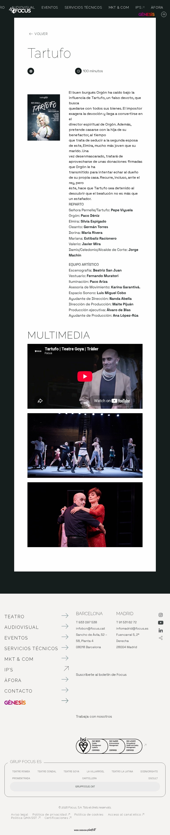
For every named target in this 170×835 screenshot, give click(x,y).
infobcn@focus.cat (90, 629)
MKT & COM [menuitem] (119, 8)
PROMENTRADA (22, 779)
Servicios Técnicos (31, 648)
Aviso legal (19, 814)
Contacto (18, 691)
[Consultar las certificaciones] (111, 745)
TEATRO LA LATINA (123, 772)
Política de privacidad (51, 814)
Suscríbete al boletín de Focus (101, 674)
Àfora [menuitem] (157, 8)
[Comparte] (160, 638)
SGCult (153, 778)
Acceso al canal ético (126, 814)
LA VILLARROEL (96, 772)
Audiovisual (21, 627)
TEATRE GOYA (72, 772)
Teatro (14, 616)
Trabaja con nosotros (94, 716)
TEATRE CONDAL (47, 772)
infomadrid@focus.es (132, 629)
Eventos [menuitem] (50, 8)
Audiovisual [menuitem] (23, 8)
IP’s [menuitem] (139, 8)
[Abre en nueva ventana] (161, 616)
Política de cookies (89, 814)
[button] (163, 14)
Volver (41, 33)
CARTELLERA (90, 779)
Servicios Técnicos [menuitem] (83, 8)
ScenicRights (150, 772)
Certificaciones (58, 818)
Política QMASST (25, 818)
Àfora (13, 680)
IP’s (32, 669)
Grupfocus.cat (85, 786)
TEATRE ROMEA (22, 772)
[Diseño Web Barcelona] (85, 829)
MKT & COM (19, 659)
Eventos (16, 638)
